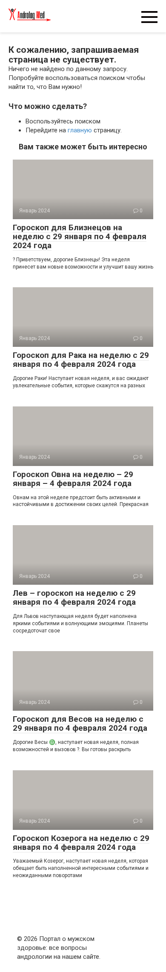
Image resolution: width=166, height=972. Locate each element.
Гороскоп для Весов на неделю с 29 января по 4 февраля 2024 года (80, 723)
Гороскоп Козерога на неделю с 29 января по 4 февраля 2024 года (81, 842)
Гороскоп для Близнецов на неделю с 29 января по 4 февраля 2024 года (79, 236)
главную (80, 130)
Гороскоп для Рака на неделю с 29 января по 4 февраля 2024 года (81, 359)
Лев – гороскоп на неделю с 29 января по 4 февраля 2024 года (74, 597)
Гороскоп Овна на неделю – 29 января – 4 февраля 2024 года (73, 478)
